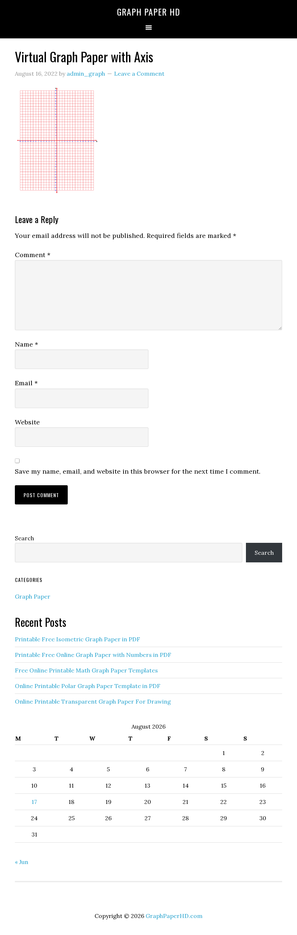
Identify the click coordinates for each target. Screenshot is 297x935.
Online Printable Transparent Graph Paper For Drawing (93, 701)
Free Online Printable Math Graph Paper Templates (86, 670)
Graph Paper (32, 596)
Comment (32, 255)
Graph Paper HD (148, 11)
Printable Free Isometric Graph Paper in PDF (77, 639)
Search (24, 538)
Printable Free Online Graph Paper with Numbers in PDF (93, 654)
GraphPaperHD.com (174, 915)
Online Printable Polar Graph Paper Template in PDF (87, 685)
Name (26, 344)
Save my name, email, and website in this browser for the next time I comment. (137, 471)
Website (27, 422)
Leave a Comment (139, 73)
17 (34, 801)
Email (26, 383)
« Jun (21, 861)
